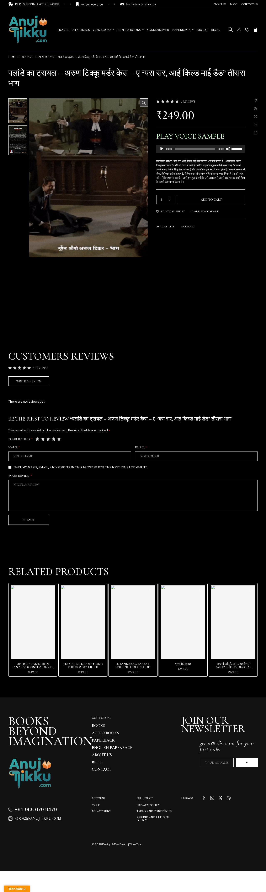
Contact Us (249, 4)
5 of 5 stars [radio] (59, 439)
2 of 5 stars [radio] (43, 439)
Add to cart (211, 199)
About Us (220, 4)
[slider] (237, 148)
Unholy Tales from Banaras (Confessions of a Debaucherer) (33, 667)
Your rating (20, 439)
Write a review (28, 381)
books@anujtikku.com (141, 4)
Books (26, 57)
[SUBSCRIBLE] (247, 762)
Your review (20, 476)
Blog (233, 4)
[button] (144, 102)
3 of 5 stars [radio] (48, 439)
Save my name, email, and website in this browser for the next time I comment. (80, 467)
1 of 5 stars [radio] (38, 439)
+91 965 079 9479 (92, 4)
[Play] (162, 149)
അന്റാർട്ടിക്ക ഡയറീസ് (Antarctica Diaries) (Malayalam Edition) (233, 667)
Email (141, 447)
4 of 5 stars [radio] (54, 439)
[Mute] (228, 149)
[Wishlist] (247, 30)
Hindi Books (44, 57)
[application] (200, 149)
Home (12, 57)
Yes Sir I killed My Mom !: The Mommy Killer (83, 665)
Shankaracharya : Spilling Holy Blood (133, 665)
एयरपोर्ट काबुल (183, 664)
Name (14, 447)
